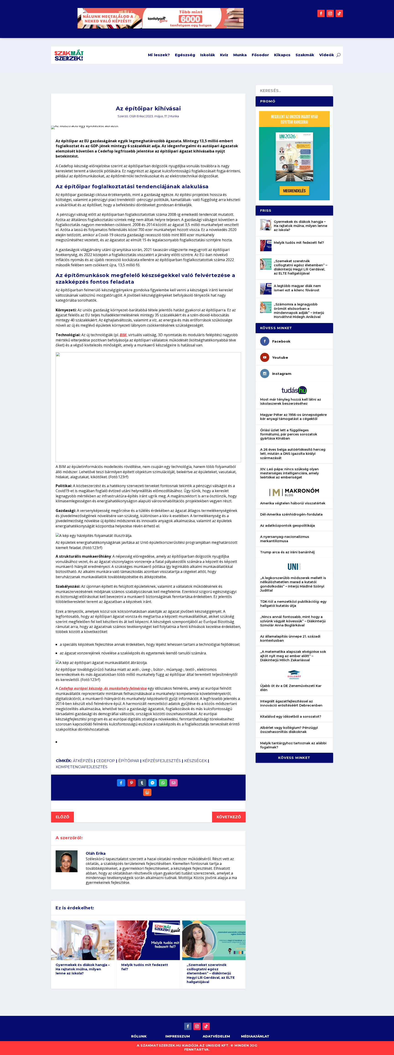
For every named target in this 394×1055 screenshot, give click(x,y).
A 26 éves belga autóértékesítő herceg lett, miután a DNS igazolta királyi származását (292, 453)
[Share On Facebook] (121, 782)
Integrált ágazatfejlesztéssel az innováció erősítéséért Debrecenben (291, 703)
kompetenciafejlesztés (81, 767)
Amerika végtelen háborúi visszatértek (292, 503)
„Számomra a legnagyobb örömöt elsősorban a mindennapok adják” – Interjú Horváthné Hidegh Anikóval (299, 310)
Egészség (185, 55)
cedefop (105, 761)
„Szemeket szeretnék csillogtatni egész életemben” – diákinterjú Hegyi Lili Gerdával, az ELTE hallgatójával (211, 973)
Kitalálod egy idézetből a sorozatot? (290, 716)
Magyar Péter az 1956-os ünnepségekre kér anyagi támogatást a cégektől (293, 417)
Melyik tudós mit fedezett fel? (144, 967)
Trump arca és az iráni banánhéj (287, 552)
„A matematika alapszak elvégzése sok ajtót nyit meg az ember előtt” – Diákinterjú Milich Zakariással (293, 656)
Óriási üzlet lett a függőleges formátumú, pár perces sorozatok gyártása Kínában (288, 434)
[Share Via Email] (173, 782)
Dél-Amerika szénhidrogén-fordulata (291, 514)
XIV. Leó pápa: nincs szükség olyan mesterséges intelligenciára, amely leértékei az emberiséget (289, 473)
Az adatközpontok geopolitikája (287, 526)
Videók (326, 55)
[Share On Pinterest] (131, 782)
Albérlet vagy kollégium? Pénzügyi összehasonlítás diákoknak (289, 730)
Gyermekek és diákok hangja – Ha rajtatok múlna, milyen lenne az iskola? (83, 969)
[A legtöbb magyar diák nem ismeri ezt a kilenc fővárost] (266, 289)
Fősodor (260, 55)
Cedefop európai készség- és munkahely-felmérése (103, 688)
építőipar (128, 761)
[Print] (147, 792)
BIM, (123, 334)
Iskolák (207, 55)
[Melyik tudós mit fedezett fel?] (266, 245)
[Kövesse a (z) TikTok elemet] (339, 13)
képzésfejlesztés (162, 761)
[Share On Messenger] (152, 782)
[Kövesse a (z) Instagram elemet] (330, 13)
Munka (240, 55)
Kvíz (224, 55)
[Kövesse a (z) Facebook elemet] (321, 13)
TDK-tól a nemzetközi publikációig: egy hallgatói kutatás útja (293, 604)
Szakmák (305, 55)
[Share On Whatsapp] (163, 782)
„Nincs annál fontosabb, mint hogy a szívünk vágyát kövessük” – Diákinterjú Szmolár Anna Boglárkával (293, 621)
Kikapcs (282, 55)
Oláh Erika (136, 116)
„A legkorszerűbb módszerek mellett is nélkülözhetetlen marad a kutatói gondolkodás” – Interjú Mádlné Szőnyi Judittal (293, 584)
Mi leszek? (159, 55)
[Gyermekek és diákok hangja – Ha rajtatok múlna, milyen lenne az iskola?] (266, 224)
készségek (195, 761)
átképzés (83, 761)
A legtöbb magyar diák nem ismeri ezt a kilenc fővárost (297, 288)
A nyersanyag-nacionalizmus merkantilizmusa (284, 539)
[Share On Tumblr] (142, 782)
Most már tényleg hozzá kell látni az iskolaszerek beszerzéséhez (290, 401)
